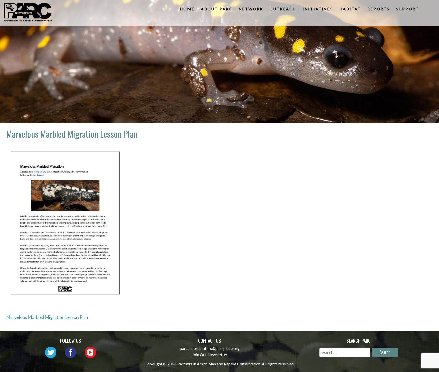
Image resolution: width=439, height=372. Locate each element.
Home (187, 9)
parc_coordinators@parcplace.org (210, 348)
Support (407, 9)
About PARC (216, 9)
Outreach (283, 9)
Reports (378, 9)
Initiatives (318, 9)
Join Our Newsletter (209, 354)
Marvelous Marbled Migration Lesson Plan (47, 317)
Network (251, 9)
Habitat (350, 9)
